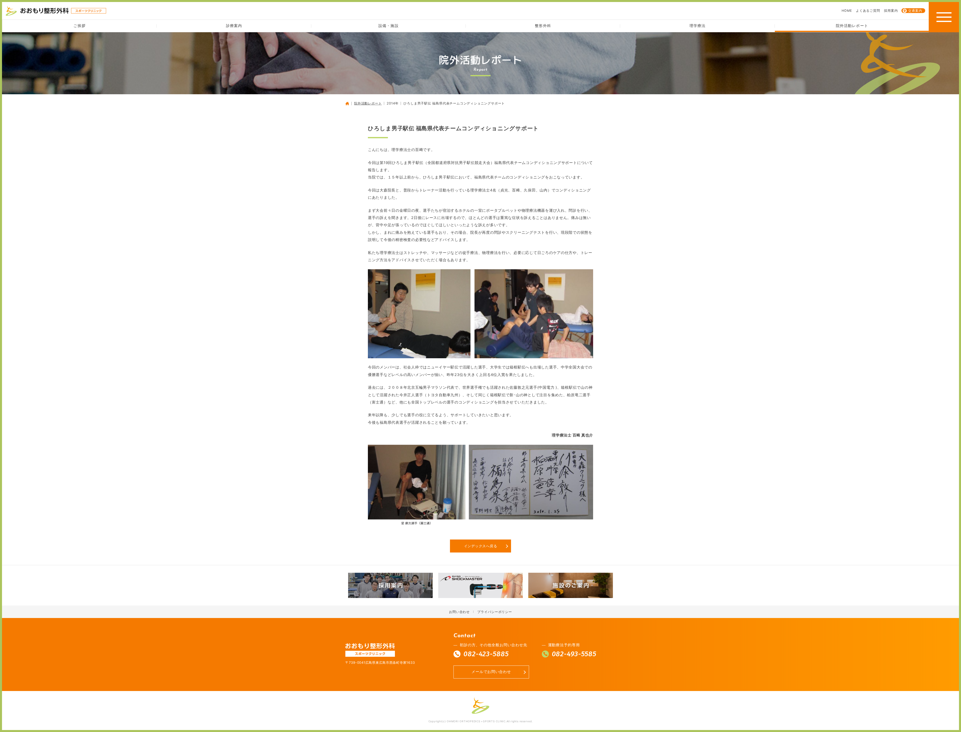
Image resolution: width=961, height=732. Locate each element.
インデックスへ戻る (480, 546)
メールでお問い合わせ (491, 672)
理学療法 (697, 26)
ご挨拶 (79, 26)
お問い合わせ (459, 612)
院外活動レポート (852, 26)
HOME (847, 10)
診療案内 (234, 26)
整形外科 (543, 26)
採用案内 (891, 10)
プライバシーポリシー (494, 612)
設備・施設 (388, 26)
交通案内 (915, 10)
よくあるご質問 (868, 10)
